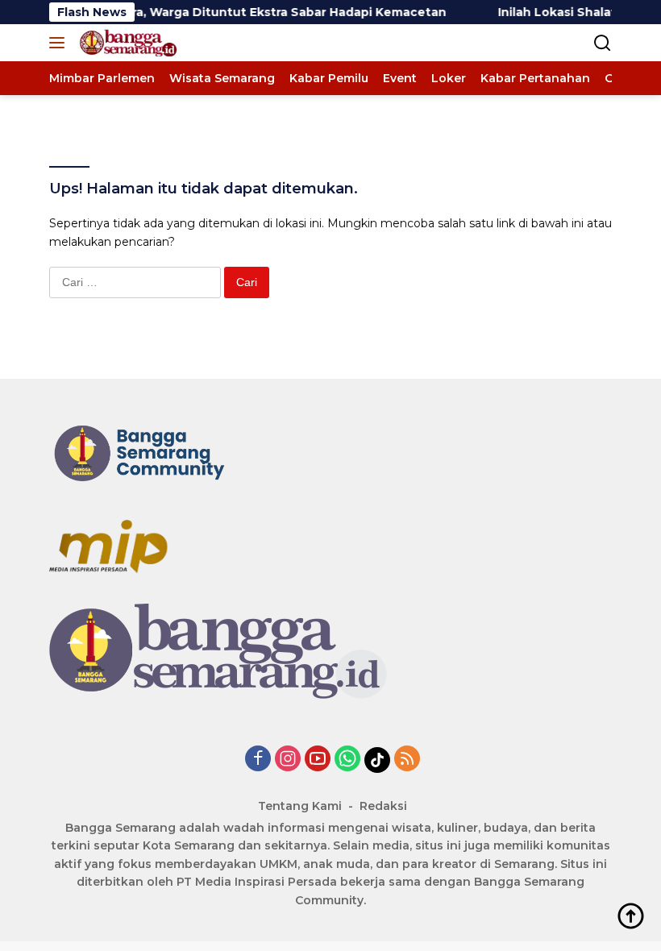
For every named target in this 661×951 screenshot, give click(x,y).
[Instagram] (288, 759)
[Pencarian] (602, 43)
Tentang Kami (300, 806)
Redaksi (383, 806)
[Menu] (60, 42)
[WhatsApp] (347, 759)
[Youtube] (317, 759)
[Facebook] (258, 759)
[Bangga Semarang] (126, 42)
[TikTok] (377, 760)
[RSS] (407, 759)
